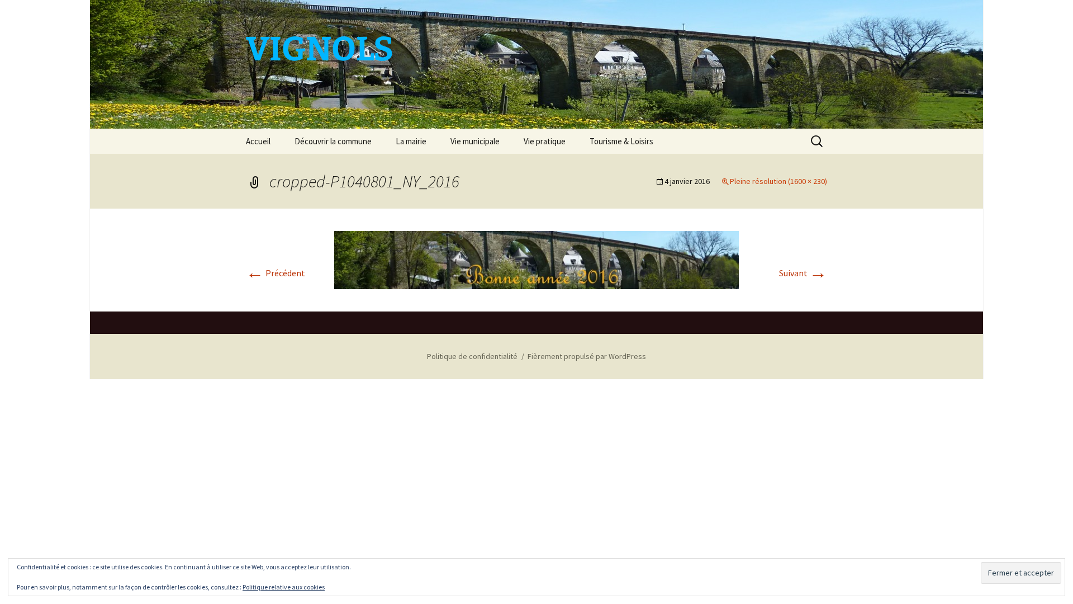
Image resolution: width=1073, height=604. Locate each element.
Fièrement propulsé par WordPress (587, 356)
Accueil (258, 141)
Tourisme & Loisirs (621, 141)
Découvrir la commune (333, 141)
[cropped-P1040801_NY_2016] (536, 259)
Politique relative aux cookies (284, 587)
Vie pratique (545, 141)
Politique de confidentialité (472, 356)
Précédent (275, 273)
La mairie (411, 141)
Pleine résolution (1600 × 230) (778, 181)
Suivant (803, 273)
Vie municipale (475, 141)
